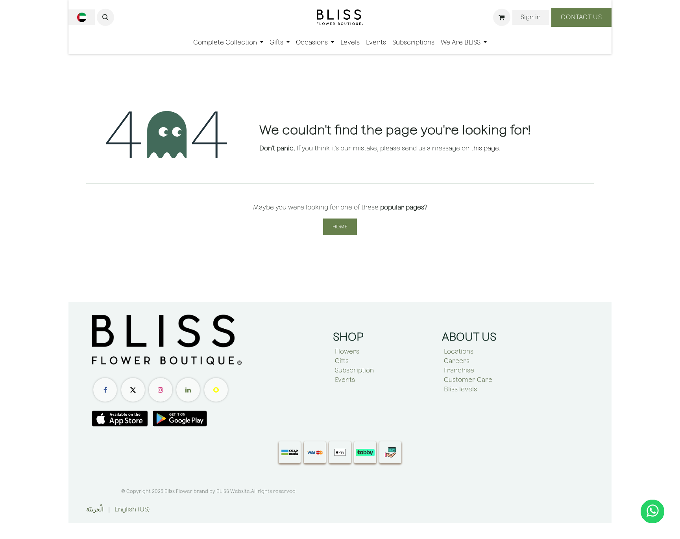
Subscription (354, 370)
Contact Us (581, 17)
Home (340, 227)
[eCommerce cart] (501, 17)
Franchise (459, 370)
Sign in (531, 17)
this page (485, 148)
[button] (105, 17)
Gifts (342, 361)
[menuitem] (228, 42)
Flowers (347, 351)
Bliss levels (460, 389)
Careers (456, 361)
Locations (458, 351)
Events (345, 379)
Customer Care (468, 379)
